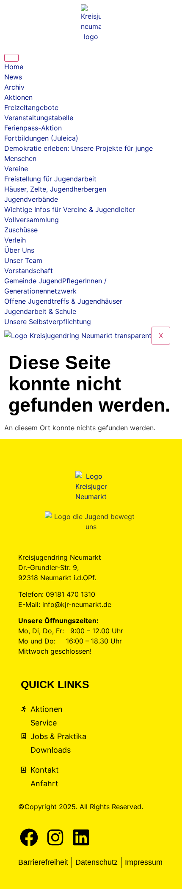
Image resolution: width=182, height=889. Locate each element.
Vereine (16, 168)
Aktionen (18, 97)
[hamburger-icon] (11, 58)
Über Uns (19, 250)
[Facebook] (29, 838)
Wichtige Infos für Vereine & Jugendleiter (69, 209)
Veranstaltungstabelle (38, 117)
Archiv (14, 87)
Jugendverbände (31, 199)
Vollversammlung (31, 219)
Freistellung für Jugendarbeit (50, 179)
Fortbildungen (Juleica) (41, 138)
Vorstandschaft (28, 270)
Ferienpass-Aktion (33, 128)
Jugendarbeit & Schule (40, 311)
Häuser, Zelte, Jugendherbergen (55, 189)
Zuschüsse (21, 230)
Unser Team (23, 260)
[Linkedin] (81, 838)
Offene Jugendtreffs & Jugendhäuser (63, 301)
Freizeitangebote (31, 107)
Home (13, 66)
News (13, 77)
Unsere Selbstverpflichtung (47, 321)
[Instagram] (55, 838)
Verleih (15, 240)
